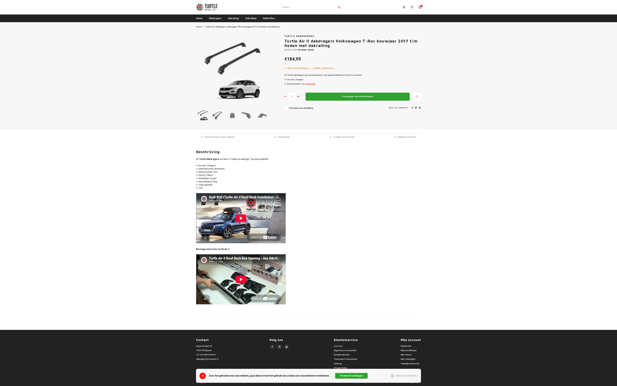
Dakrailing (233, 18)
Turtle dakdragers (299, 36)
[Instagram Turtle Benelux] (279, 347)
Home (199, 18)
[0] (419, 7)
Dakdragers (215, 18)
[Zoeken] (339, 7)
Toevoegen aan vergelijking (301, 108)
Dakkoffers (269, 18)
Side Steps (251, 18)
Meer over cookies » (407, 375)
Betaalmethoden (342, 354)
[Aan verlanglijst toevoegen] (417, 97)
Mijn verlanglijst (408, 359)
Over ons (338, 346)
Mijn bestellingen (409, 350)
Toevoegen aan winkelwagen (357, 96)
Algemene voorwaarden (345, 350)
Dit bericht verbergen (351, 375)
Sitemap (338, 363)
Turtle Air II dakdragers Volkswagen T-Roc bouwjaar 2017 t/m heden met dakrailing (243, 26)
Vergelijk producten (410, 363)
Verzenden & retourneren (345, 359)
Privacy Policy (340, 368)
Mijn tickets (406, 354)
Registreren (406, 346)
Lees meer (310, 84)
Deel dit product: (399, 108)
